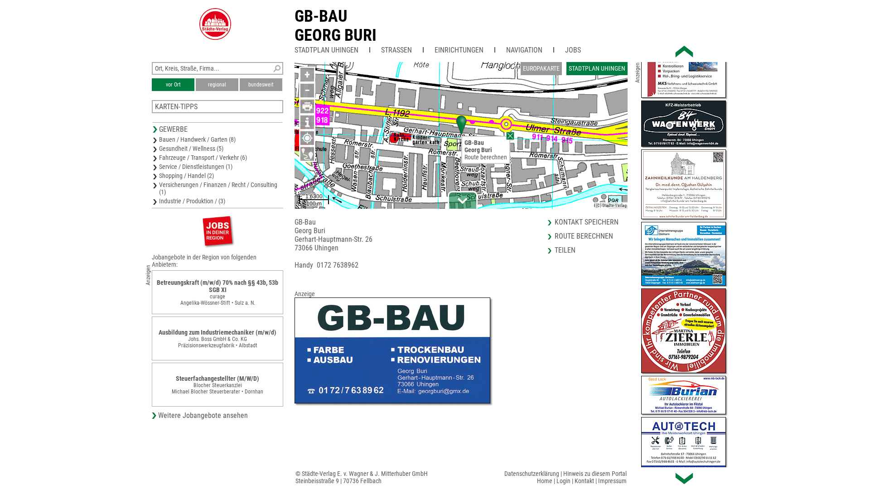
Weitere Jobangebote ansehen (203, 415)
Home (544, 480)
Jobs (573, 50)
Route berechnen (485, 157)
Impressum (612, 480)
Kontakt (584, 480)
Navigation (524, 50)
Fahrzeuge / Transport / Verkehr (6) (203, 157)
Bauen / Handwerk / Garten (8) (197, 139)
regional (217, 85)
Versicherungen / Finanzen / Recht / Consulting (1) (218, 188)
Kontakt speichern (587, 222)
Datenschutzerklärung (531, 473)
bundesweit (261, 85)
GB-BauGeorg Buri (336, 26)
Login (563, 480)
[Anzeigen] (217, 231)
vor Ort (173, 85)
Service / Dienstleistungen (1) (195, 166)
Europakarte (541, 68)
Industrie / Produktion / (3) (192, 201)
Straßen (396, 50)
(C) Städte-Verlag (611, 205)
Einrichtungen (459, 50)
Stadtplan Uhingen (326, 50)
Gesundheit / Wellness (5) (191, 148)
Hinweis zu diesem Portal (595, 473)
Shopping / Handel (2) (186, 175)
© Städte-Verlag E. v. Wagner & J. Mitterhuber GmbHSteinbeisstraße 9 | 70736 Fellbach (361, 477)
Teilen (565, 250)
